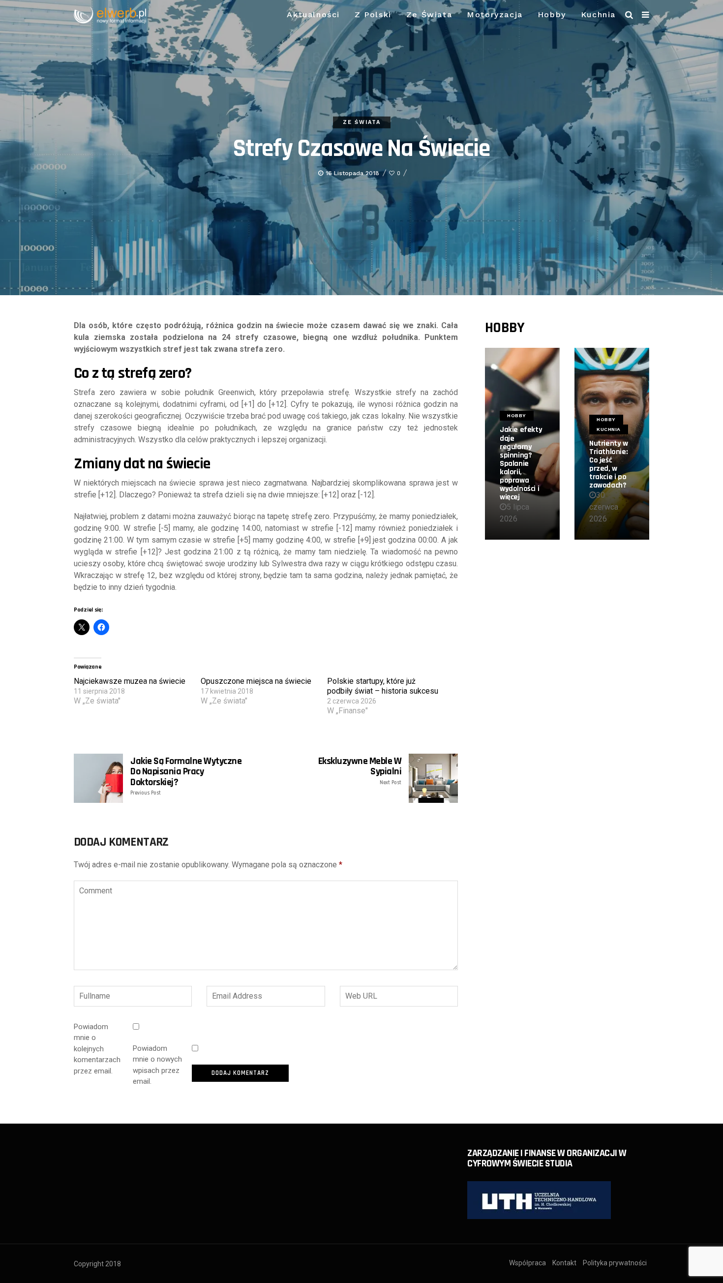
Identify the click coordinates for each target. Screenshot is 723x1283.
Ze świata (429, 14)
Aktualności (313, 14)
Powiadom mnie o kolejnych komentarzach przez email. (97, 1048)
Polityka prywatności (615, 1263)
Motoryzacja (495, 14)
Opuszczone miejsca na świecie (256, 681)
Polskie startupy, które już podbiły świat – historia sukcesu (382, 686)
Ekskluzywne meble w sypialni (359, 771)
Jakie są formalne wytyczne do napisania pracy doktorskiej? (185, 776)
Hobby (552, 14)
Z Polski (373, 14)
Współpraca (527, 1263)
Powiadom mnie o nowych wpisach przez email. (157, 1065)
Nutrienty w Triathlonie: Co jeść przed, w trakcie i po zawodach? (608, 464)
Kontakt (564, 1263)
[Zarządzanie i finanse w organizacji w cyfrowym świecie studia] (539, 1199)
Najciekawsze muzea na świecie (129, 681)
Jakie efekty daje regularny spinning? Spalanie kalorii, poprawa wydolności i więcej (521, 463)
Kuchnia (598, 14)
